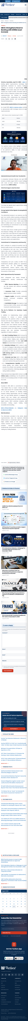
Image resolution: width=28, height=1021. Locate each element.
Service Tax (18, 14)
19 (10, 904)
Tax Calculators (4, 1004)
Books (8, 1)
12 (10, 901)
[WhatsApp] (19, 974)
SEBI (16, 983)
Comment (5, 633)
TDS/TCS (3, 987)
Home (2, 14)
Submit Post (17, 1)
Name (4, 649)
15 (21, 901)
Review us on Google (10, 481)
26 (10, 906)
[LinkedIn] (12, 974)
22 (21, 904)
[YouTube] (9, 974)
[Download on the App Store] (19, 958)
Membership (18, 1004)
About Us (17, 995)
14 (17, 901)
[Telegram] (22, 974)
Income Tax (6, 14)
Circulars (3, 997)
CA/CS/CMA (17, 989)
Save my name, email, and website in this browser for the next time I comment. (15, 667)
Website (4, 660)
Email (4, 655)
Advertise (17, 999)
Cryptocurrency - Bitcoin (14, 462)
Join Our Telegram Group (11, 478)
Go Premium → (14, 728)
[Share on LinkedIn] (9, 39)
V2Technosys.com (5, 1011)
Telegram (20, 408)
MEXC (24, 82)
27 (14, 906)
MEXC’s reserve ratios (16, 107)
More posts (4, 763)
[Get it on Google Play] (9, 958)
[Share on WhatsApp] (12, 39)
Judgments (3, 999)
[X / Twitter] (5, 974)
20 (14, 904)
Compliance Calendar (6, 1002)
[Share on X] (6, 39)
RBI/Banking (17, 985)
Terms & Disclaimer (12, 1013)
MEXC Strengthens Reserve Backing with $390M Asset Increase (12, 30)
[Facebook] (2, 974)
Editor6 (4, 36)
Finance (6, 20)
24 (3, 906)
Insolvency (17, 987)
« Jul (2, 911)
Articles (11, 20)
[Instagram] (15, 974)
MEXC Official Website (7, 408)
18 (6, 904)
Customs (3, 985)
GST (2, 983)
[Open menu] (25, 5)
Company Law (18, 981)
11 (6, 901)
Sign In (23, 1)
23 (25, 904)
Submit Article (18, 997)
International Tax (4, 989)
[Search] (26, 14)
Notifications (4, 995)
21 (17, 904)
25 (6, 906)
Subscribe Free (6, 932)
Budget (12, 14)
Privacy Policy (4, 1013)
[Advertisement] (14, 62)
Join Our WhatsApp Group (11, 474)
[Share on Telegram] (15, 39)
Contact (16, 1002)
